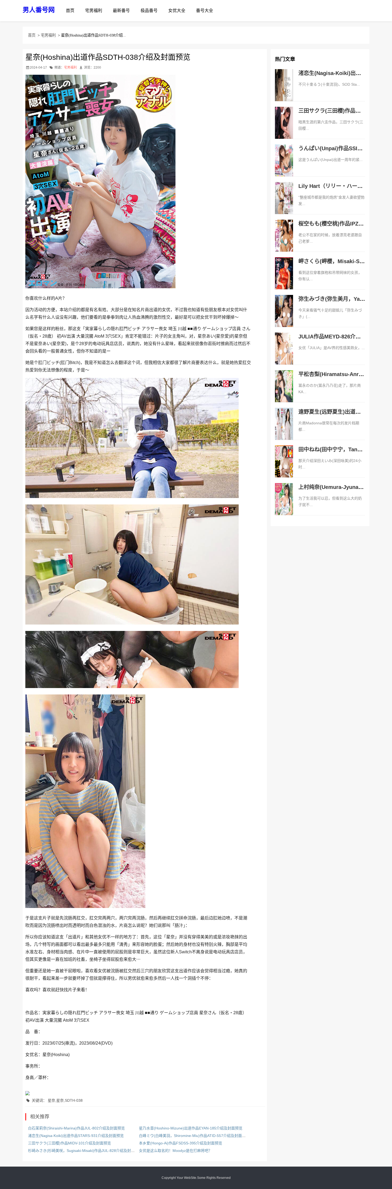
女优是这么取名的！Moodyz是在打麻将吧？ (175, 1150)
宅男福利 (93, 10)
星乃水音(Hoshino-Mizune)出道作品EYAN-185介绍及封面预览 (190, 1128)
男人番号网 (39, 9)
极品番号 (149, 10)
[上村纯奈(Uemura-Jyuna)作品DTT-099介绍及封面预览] (284, 504)
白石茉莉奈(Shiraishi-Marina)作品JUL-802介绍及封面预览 (76, 1128)
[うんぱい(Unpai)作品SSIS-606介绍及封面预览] (284, 166)
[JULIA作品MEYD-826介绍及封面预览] (284, 354)
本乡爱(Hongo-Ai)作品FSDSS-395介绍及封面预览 (180, 1143)
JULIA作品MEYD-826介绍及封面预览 (342, 336)
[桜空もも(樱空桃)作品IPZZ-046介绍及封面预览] (284, 241)
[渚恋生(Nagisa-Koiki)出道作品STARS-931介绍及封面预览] (284, 90)
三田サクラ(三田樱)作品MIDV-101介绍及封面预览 (69, 1143)
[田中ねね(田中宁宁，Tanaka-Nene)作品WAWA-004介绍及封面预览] (284, 467)
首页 (70, 10)
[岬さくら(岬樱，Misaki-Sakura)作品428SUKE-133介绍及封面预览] (284, 279)
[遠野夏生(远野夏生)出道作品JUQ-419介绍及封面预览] (284, 429)
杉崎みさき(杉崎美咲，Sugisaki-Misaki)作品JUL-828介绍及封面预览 (85, 1150)
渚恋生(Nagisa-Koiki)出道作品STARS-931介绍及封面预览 (76, 1135)
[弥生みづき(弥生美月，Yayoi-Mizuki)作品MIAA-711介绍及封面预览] (284, 316)
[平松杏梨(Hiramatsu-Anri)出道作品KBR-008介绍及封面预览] (284, 391)
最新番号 (121, 10)
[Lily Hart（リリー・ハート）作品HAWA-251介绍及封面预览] (284, 203)
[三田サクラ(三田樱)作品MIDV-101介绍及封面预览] (284, 128)
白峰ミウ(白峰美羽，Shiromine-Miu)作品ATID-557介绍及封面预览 (194, 1135)
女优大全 (176, 10)
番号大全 (204, 10)
